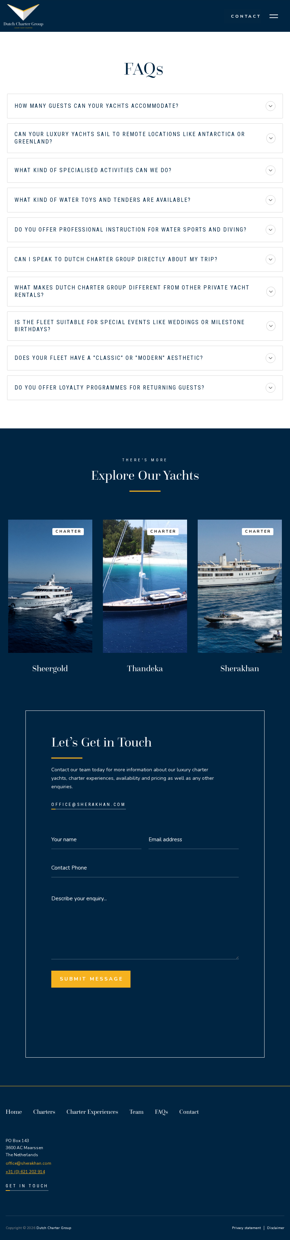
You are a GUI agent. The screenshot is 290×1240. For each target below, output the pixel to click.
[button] (274, 16)
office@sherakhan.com (28, 1163)
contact (244, 16)
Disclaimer (275, 1228)
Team (136, 1112)
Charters (44, 1112)
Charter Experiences (92, 1112)
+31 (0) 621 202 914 (25, 1172)
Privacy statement (246, 1228)
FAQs (161, 1112)
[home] (25, 16)
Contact (189, 1112)
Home (14, 1112)
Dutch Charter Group (53, 1228)
